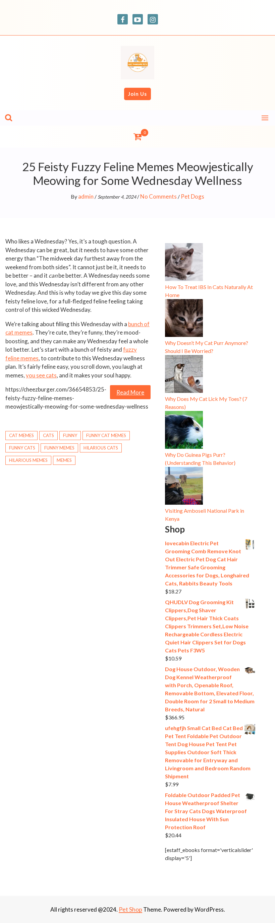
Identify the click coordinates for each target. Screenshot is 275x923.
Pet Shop (130, 909)
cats (48, 435)
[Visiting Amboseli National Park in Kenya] (184, 487)
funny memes (59, 447)
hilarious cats (101, 447)
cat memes (21, 435)
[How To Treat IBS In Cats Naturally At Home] (184, 263)
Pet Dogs (192, 196)
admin (86, 196)
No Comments (158, 196)
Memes (64, 460)
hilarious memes (28, 460)
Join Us (137, 94)
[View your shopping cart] (137, 136)
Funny (70, 435)
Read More (130, 392)
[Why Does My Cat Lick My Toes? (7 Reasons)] (184, 375)
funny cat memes (106, 435)
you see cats (41, 375)
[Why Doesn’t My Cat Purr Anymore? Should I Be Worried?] (184, 319)
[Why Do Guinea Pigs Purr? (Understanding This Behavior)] (184, 431)
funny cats (22, 447)
